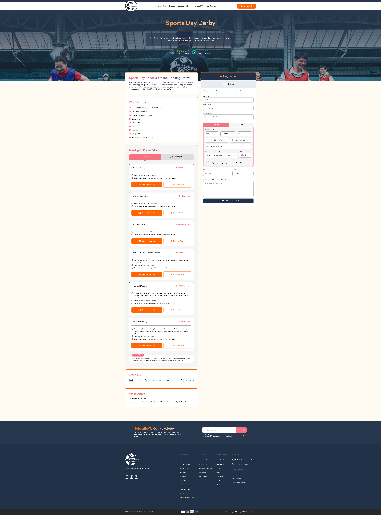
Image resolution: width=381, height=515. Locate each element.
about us (199, 6)
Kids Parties (203, 464)
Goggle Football (184, 464)
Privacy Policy (225, 435)
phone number (207, 113)
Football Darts (184, 481)
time (235, 169)
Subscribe (241, 430)
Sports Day (183, 472)
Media (219, 472)
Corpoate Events (205, 460)
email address (207, 104)
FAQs (218, 481)
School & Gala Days (205, 468)
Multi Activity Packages (187, 497)
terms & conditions (238, 482)
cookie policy (236, 475)
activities (162, 6)
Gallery (219, 485)
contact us (211, 6)
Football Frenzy (184, 489)
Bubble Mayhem (185, 485)
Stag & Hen (203, 476)
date (204, 169)
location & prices (185, 6)
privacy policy (236, 478)
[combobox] (205, 116)
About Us (220, 468)
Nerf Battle (183, 493)
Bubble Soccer (184, 460)
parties (172, 6)
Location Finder (222, 460)
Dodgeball (182, 476)
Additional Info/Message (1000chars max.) (215, 179)
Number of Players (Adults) (213, 151)
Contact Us (220, 464)
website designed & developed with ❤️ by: (240, 512)
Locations (220, 476)
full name (206, 96)
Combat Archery (184, 468)
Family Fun (202, 472)
